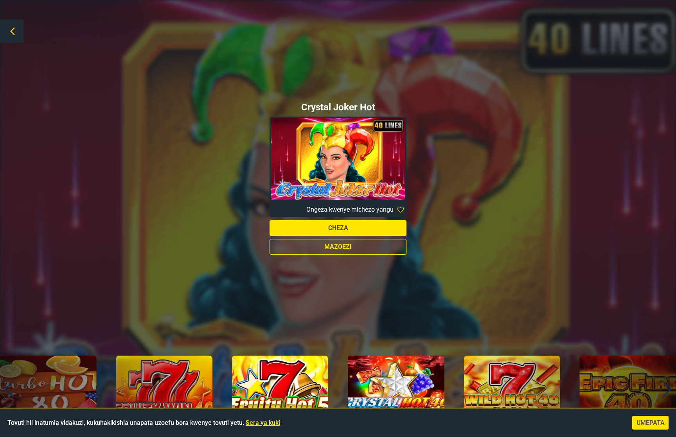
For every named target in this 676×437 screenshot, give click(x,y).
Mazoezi (338, 246)
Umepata (650, 422)
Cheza (338, 228)
